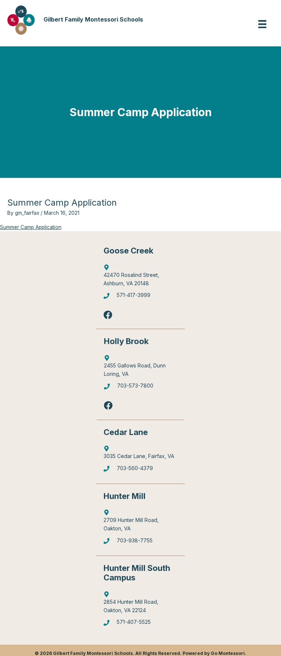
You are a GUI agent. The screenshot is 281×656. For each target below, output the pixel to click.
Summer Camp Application (30, 227)
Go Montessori (228, 653)
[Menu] (262, 24)
